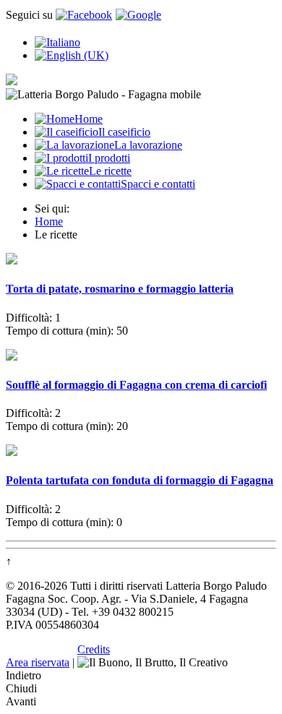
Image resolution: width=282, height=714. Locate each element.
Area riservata (37, 662)
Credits (93, 649)
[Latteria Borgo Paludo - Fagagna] (11, 81)
